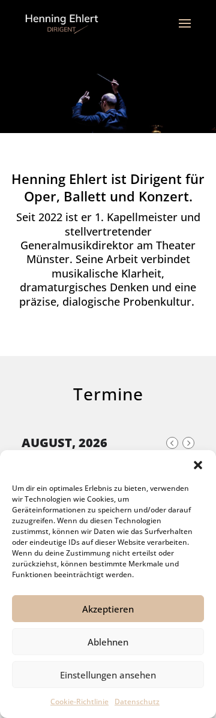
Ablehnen (108, 642)
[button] (198, 465)
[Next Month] (188, 443)
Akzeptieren (108, 609)
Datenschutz (137, 701)
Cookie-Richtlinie (79, 701)
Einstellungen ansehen (108, 675)
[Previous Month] (172, 443)
